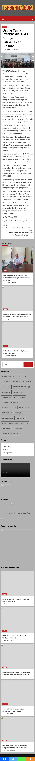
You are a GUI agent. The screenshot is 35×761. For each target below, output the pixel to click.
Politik (20, 418)
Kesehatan (18, 392)
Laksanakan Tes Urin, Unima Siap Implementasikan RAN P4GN (21, 232)
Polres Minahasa (10, 423)
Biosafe (8, 221)
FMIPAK (13, 221)
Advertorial (8, 376)
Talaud (24, 423)
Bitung (17, 381)
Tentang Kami (7, 453)
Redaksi (5, 449)
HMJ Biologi (20, 221)
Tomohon (18, 428)
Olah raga (7, 413)
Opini (18, 413)
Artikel (21, 376)
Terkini (6, 428)
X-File (16, 433)
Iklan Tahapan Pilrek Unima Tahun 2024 (16, 227)
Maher (16, 50)
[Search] (32, 19)
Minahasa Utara (9, 407)
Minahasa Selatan (10, 402)
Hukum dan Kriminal (21, 387)
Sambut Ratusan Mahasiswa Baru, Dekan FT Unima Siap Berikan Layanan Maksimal (16, 278)
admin (11, 713)
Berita (6, 381)
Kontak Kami (6, 446)
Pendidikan (7, 418)
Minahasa (19, 397)
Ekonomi (27, 381)
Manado (6, 397)
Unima (5, 27)
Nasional (24, 407)
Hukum (6, 387)
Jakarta (6, 392)
